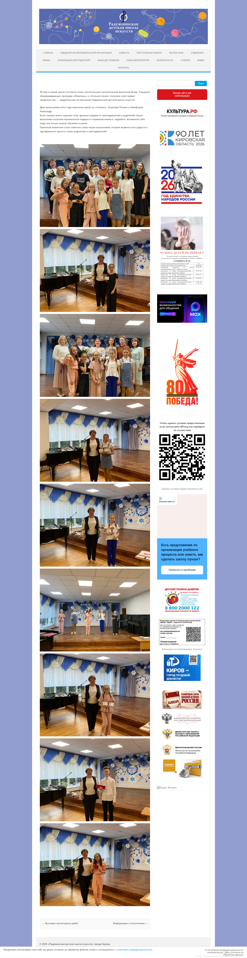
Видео (200, 60)
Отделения (197, 53)
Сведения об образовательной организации (86, 53)
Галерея (185, 60)
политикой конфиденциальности (134, 949)
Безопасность (165, 60)
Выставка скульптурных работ (60, 923)
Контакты (123, 68)
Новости (124, 53)
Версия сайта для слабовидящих (182, 94)
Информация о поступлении (130, 923)
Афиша (46, 60)
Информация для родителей (74, 60)
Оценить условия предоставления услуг (182, 489)
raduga (51, 87)
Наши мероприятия (138, 60)
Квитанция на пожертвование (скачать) (182, 649)
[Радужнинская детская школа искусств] (123, 43)
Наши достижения (108, 60)
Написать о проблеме (182, 569)
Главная (48, 53)
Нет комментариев (133, 87)
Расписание (176, 53)
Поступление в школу (149, 53)
